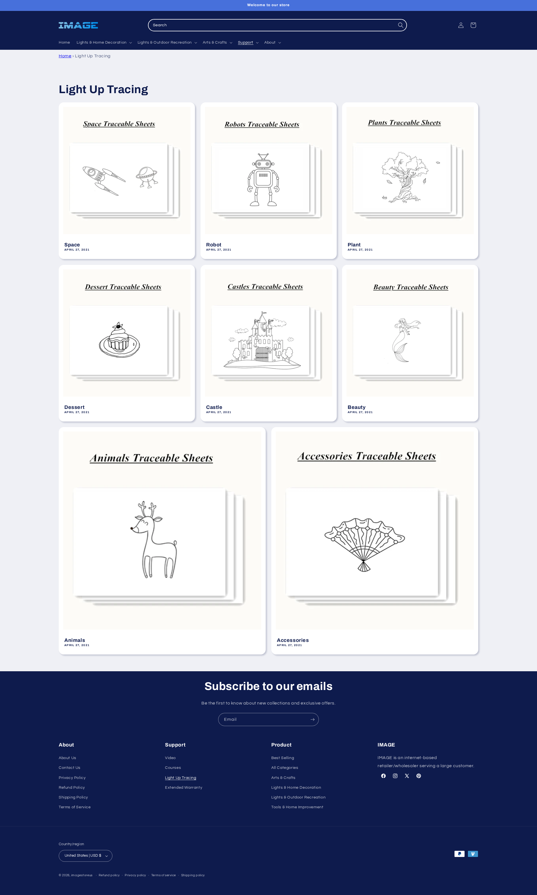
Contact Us (70, 768)
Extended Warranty (183, 788)
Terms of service (163, 875)
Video (170, 758)
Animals (74, 640)
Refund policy (109, 875)
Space (72, 245)
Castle (214, 407)
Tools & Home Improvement (297, 807)
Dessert (74, 407)
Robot (214, 245)
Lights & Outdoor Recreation (298, 797)
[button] (103, 42)
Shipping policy (193, 875)
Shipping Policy (73, 797)
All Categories (284, 768)
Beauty (357, 407)
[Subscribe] (312, 719)
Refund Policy (72, 788)
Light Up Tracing (180, 778)
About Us (67, 758)
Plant (354, 245)
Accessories (293, 640)
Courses (173, 768)
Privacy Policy (72, 778)
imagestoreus (82, 875)
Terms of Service (75, 807)
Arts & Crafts (283, 778)
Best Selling (282, 758)
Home (65, 56)
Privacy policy (135, 875)
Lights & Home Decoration (296, 788)
